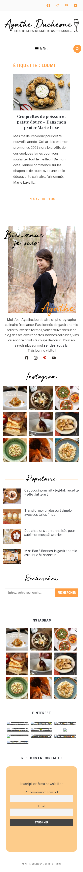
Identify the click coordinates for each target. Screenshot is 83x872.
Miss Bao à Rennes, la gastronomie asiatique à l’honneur (50, 553)
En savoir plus (41, 199)
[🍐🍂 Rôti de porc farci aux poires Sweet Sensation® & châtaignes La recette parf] (67, 424)
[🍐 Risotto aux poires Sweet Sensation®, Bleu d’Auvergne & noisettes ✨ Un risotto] (67, 450)
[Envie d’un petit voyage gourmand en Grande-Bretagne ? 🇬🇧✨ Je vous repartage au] (41, 450)
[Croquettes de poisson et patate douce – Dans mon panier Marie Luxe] (41, 92)
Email (41, 806)
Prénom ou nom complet (41, 792)
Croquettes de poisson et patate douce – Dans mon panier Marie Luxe (41, 121)
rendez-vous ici (56, 345)
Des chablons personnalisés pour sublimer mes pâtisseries (49, 533)
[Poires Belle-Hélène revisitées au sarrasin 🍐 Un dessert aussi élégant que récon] (41, 424)
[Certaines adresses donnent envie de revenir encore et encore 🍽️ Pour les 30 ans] (15, 398)
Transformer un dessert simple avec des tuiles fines (48, 513)
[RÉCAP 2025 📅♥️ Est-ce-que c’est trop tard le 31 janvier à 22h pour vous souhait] (67, 398)
